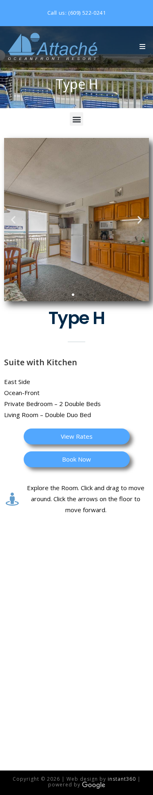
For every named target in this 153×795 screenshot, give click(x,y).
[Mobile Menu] (143, 47)
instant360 (122, 778)
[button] (76, 119)
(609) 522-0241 (87, 12)
